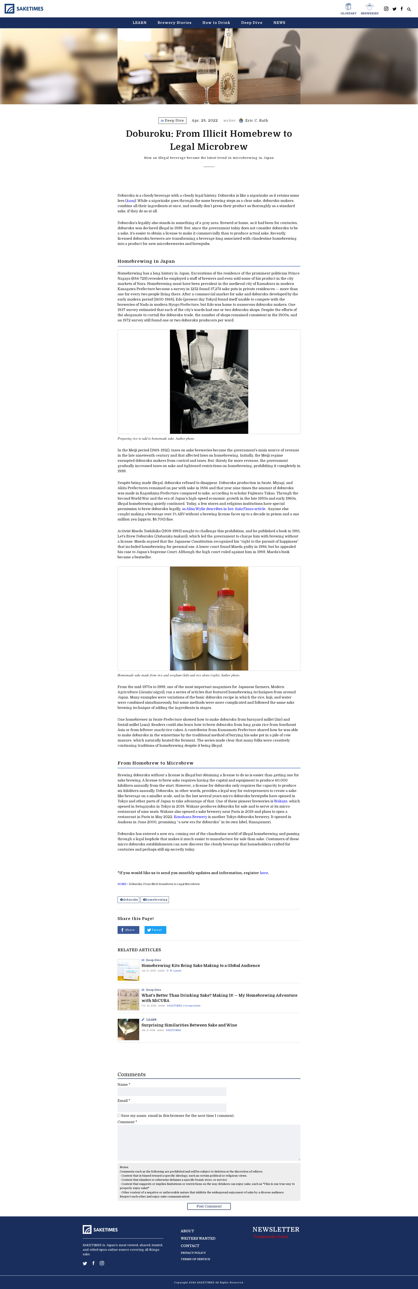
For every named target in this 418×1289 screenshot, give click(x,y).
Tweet (157, 929)
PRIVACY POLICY (193, 1252)
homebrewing (157, 899)
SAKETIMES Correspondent (184, 1005)
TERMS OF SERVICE (195, 1259)
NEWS (279, 23)
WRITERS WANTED (198, 1239)
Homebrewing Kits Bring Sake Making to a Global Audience (201, 965)
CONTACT (190, 1246)
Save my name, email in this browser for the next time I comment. (177, 1116)
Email (124, 1101)
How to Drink (216, 23)
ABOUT (187, 1231)
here (264, 873)
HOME (122, 884)
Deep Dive (252, 23)
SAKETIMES (173, 1030)
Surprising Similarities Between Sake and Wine (189, 1025)
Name (124, 1085)
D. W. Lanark (174, 970)
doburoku (130, 899)
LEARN (140, 23)
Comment (127, 1122)
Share (130, 929)
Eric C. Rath (256, 121)
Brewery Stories (175, 23)
